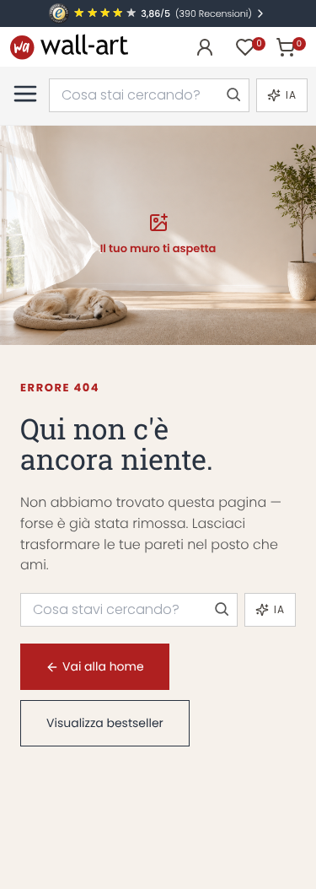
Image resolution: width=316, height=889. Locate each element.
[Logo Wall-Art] (69, 47)
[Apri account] (205, 47)
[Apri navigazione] (25, 93)
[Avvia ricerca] (232, 95)
